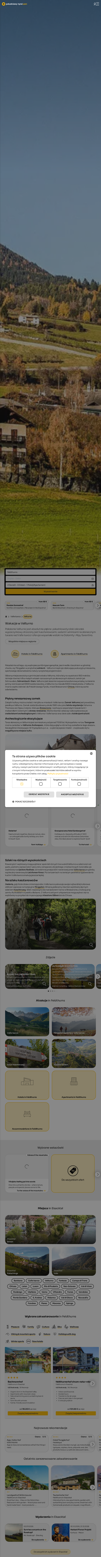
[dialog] (50, 778)
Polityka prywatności (57, 773)
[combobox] (91, 753)
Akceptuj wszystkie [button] (72, 794)
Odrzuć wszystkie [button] (39, 794)
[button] (24, 801)
